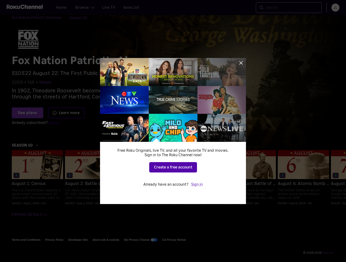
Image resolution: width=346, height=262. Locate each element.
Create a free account (173, 167)
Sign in (197, 184)
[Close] (241, 63)
